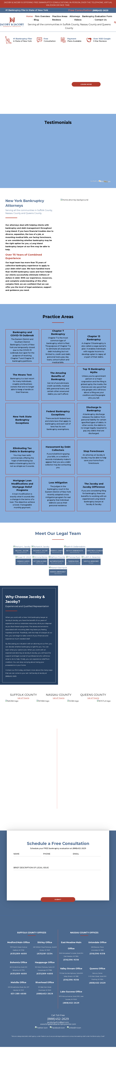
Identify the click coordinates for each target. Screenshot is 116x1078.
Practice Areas (59, 16)
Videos (77, 20)
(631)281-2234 (45, 954)
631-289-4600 (18, 994)
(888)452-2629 (100, 10)
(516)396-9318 (71, 960)
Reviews (56, 20)
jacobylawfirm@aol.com (58, 1022)
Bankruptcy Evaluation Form (97, 16)
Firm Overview (42, 16)
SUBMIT (58, 899)
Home (29, 16)
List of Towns (23, 698)
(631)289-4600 (18, 954)
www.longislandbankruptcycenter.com (58, 1024)
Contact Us (101, 20)
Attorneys (75, 16)
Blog (36, 20)
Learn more (86, 84)
